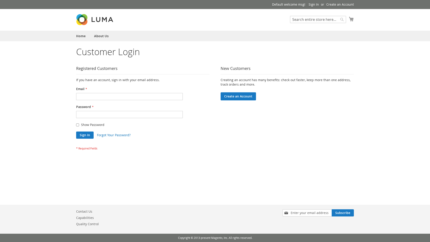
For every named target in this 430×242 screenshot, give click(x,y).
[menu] (215, 36)
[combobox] (318, 19)
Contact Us (84, 211)
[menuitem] (80, 36)
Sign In (314, 4)
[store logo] (95, 19)
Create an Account (340, 4)
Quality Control (87, 224)
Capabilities (85, 218)
